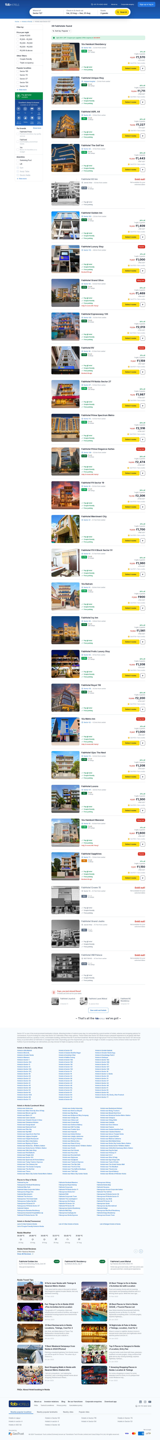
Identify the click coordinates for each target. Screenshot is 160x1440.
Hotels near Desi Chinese (109, 1125)
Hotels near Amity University (72, 1108)
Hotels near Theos (23, 1171)
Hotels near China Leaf (70, 1120)
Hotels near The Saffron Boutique (74, 1169)
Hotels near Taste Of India (109, 1162)
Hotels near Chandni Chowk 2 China (29, 1120)
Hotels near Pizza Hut (70, 1153)
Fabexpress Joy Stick (104, 1199)
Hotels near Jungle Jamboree (73, 1136)
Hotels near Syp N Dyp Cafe (110, 1160)
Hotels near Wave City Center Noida (75, 1174)
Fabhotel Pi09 (63, 1194)
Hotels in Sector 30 (65, 1078)
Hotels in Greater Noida (25, 1055)
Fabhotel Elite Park (23, 1187)
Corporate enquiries (93, 1402)
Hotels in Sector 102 (102, 1060)
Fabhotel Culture (23, 1208)
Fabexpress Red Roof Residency (108, 1210)
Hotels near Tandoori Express (73, 1162)
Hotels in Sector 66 (24, 1097)
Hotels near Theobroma (108, 1169)
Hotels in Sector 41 (23, 1083)
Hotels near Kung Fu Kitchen (72, 1139)
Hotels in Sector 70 (65, 1097)
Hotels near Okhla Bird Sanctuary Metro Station (116, 1148)
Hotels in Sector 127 (102, 1067)
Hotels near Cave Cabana (26, 1118)
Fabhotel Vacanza (103, 1187)
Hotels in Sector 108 (102, 1062)
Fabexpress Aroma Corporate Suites (110, 1189)
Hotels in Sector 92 (65, 1050)
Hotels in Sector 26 (102, 1076)
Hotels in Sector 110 (65, 1064)
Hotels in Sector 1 (23, 1060)
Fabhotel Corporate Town (68, 1196)
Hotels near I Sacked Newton (110, 1132)
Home (17, 21)
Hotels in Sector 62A (24, 1095)
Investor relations (51, 1402)
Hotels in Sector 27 (24, 1078)
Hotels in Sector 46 (65, 1085)
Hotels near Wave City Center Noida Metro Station (34, 1174)
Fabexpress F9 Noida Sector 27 (28, 1206)
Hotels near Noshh (69, 1148)
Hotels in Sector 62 (102, 1092)
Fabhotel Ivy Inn (22, 1182)
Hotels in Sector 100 (66, 1060)
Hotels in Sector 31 (101, 1078)
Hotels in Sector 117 (102, 1064)
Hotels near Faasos (107, 1127)
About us (114, 4)
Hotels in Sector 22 (65, 1076)
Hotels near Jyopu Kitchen (109, 1136)
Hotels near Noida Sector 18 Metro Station (32, 1148)
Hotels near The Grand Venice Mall (112, 1164)
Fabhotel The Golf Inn (104, 1192)
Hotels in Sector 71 (101, 1097)
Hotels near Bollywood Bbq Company (76, 1115)
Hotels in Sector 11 (23, 1064)
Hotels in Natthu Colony (67, 1057)
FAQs (36, 1405)
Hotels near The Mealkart (109, 1167)
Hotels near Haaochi (70, 1132)
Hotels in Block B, (23, 1053)
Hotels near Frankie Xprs (71, 1129)
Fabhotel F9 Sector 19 (104, 1201)
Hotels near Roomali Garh (71, 1155)
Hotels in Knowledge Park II (104, 1055)
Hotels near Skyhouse (70, 1157)
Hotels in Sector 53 (65, 1090)
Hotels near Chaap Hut (70, 1118)
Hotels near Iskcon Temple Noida (112, 1134)
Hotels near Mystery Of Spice (27, 1143)
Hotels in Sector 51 (101, 1088)
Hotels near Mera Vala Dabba (27, 1141)
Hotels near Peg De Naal (108, 1150)
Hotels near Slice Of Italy (108, 1157)
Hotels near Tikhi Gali (70, 1171)
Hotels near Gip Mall (24, 1132)
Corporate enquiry (127, 4)
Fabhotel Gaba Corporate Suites (28, 1189)
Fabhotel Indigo (102, 1208)
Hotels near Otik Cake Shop (27, 1150)
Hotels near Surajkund (70, 1160)
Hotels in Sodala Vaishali (103, 1050)
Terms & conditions (47, 1405)
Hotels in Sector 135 (102, 1069)
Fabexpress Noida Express (68, 1215)
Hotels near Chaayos (107, 1118)
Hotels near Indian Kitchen (72, 1134)
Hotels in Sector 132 (66, 1069)
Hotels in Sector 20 (24, 1076)
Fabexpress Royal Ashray (68, 1185)
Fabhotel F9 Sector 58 (66, 1206)
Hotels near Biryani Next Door (110, 1113)
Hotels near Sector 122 (25, 1157)
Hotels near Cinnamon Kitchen (27, 1122)
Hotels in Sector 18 (23, 1074)
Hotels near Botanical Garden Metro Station (115, 1115)
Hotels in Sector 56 (24, 1092)
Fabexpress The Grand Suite (27, 1199)
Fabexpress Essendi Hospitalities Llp (30, 1213)
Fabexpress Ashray (104, 1182)
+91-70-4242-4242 (100, 4)
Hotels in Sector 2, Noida (104, 1074)
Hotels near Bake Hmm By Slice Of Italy (30, 1111)
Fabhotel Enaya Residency (106, 1213)
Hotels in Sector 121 (65, 1067)
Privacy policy (61, 1405)
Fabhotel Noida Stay (104, 1185)
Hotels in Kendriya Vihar (67, 1055)
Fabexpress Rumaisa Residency (28, 1210)
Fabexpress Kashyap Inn (67, 1213)
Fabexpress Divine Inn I (67, 1192)
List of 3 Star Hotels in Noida (68, 1224)
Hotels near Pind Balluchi (25, 1153)
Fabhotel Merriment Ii (24, 1194)
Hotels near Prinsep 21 (108, 1153)
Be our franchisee (75, 1402)
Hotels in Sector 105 (66, 1062)
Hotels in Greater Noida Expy (105, 1053)
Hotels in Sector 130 (24, 1069)
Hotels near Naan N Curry (71, 1143)
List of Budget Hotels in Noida (110, 1224)
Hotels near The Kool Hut (71, 1167)
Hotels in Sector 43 (65, 1083)
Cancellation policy (75, 1405)
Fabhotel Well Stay (65, 1210)
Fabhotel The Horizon (24, 1196)
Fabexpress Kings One (25, 1192)
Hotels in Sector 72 (24, 1099)
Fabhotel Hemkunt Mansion (68, 1182)
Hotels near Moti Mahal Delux (110, 1141)
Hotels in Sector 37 (102, 1081)
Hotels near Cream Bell (71, 1122)
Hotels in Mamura (23, 1057)
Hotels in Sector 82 (65, 1099)
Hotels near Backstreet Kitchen (111, 1108)
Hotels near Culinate (107, 1122)
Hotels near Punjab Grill (25, 1155)
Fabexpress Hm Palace (67, 1201)
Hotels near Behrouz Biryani (72, 1111)
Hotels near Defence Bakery (72, 1125)
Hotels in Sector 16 (101, 1071)
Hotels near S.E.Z (106, 1155)
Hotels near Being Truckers (109, 1111)
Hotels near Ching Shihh (108, 1120)
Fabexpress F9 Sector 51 (26, 1203)
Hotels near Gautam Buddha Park (111, 1129)
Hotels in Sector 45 (24, 1085)
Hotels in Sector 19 (65, 1074)
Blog (63, 1402)
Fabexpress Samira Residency (69, 1208)
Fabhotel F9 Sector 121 (66, 1203)
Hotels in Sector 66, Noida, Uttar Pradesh (109, 1095)
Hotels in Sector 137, (24, 1071)
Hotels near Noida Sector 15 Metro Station (77, 1146)
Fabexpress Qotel (103, 1203)
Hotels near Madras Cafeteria (110, 1139)
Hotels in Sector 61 (65, 1092)
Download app (111, 1402)
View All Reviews (24, 1254)
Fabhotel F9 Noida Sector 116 (27, 1215)
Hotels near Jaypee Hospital (27, 1136)
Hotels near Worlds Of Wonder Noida (113, 1174)
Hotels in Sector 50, (66, 1088)
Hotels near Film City (24, 1129)
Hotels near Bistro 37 (24, 1115)
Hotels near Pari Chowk (71, 1150)
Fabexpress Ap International (107, 1206)
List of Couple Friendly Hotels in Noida (30, 1226)
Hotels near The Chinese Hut (27, 1164)
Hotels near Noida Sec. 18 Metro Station (31, 1146)
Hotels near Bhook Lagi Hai (26, 1113)
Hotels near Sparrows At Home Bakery (30, 1160)
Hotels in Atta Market (24, 1050)
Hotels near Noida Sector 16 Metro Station (115, 1146)
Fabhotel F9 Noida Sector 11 (68, 1189)
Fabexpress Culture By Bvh (26, 1201)
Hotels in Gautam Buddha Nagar (70, 1053)
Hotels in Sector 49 (24, 1088)
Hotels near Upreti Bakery (109, 1171)
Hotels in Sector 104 (24, 1062)
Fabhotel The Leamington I (68, 1199)
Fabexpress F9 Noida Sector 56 (108, 1194)
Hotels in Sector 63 (65, 1095)
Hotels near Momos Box (71, 1141)
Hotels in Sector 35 (65, 1081)
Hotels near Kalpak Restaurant (27, 1139)
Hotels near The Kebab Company (29, 1167)
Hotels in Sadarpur (101, 1057)
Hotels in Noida (27, 21)
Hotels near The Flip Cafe (71, 1164)
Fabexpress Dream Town (106, 1215)
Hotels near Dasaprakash (26, 1125)
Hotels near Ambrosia (25, 1108)
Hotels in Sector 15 (65, 1071)
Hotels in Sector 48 (102, 1085)
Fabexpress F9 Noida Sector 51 (108, 1196)
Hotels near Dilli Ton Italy (71, 1127)
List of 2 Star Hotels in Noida (27, 1224)
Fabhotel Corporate (66, 1187)
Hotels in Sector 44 (102, 1083)
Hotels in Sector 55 (101, 1090)
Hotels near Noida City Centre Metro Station (115, 1143)
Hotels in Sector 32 (24, 1081)
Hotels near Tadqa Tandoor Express (30, 1162)
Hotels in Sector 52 (24, 1090)
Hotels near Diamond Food (26, 1127)
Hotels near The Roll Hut (25, 1169)
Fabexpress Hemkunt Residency (28, 1185)
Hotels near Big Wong (70, 1113)
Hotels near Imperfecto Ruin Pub (28, 1134)
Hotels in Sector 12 (23, 1067)
